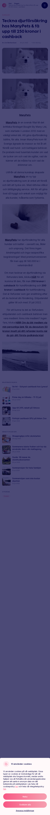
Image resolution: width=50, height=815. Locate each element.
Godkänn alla (25, 804)
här (16, 786)
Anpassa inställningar (25, 810)
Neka (25, 797)
